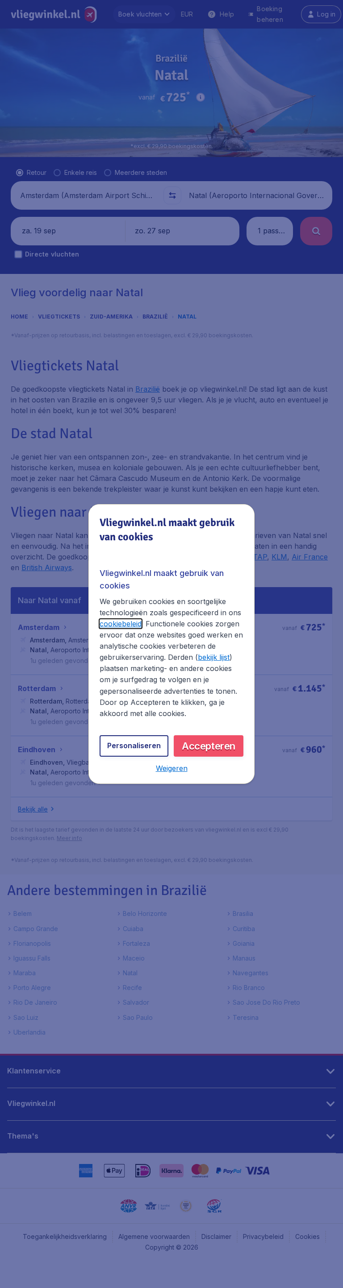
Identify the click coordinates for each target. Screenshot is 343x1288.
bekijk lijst (214, 657)
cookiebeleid (121, 623)
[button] (172, 768)
